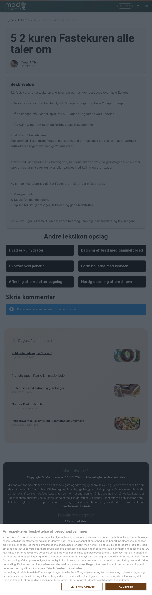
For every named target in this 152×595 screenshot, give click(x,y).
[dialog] (76, 559)
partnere (27, 537)
